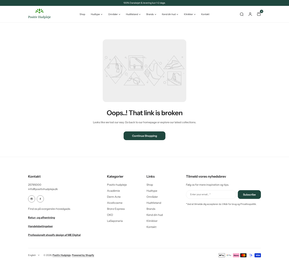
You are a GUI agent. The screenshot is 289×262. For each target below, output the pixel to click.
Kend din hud (169, 14)
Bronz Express (116, 208)
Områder (113, 14)
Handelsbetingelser (40, 226)
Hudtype (95, 14)
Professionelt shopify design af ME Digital (54, 235)
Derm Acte (114, 196)
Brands (150, 14)
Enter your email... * (200, 194)
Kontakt (151, 227)
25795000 (34, 184)
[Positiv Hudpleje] (36, 14)
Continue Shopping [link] (144, 135)
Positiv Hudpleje (62, 255)
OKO (110, 214)
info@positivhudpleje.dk (43, 189)
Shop (150, 184)
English (32, 255)
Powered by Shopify (83, 255)
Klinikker (188, 14)
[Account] (250, 14)
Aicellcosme (114, 202)
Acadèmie (113, 190)
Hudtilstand (132, 14)
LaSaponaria (115, 220)
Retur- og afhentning (41, 217)
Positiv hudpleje (117, 184)
